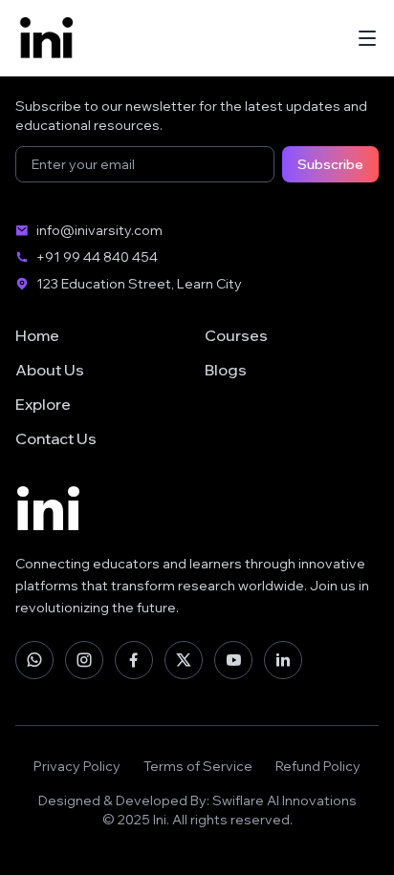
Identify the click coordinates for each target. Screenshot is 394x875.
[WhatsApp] (34, 660)
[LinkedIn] (283, 660)
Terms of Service (197, 766)
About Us (49, 369)
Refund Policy (318, 766)
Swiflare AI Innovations (284, 800)
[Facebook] (134, 660)
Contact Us (56, 438)
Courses (236, 335)
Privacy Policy (76, 766)
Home (37, 335)
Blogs (226, 369)
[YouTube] (233, 660)
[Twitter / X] (183, 660)
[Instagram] (84, 660)
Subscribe (330, 164)
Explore (43, 404)
